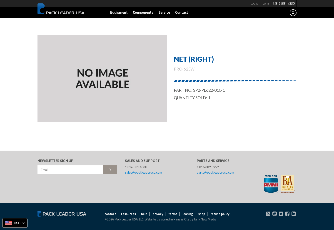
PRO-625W (184, 69)
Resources (128, 213)
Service (164, 12)
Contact (181, 12)
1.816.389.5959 (208, 167)
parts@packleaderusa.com (215, 172)
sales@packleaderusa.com (143, 172)
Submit (110, 169)
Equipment (119, 12)
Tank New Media (205, 219)
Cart (266, 3)
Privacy (158, 213)
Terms (172, 213)
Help (144, 213)
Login (254, 3)
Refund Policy (219, 213)
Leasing (187, 213)
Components (143, 12)
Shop (201, 213)
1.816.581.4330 (284, 3)
